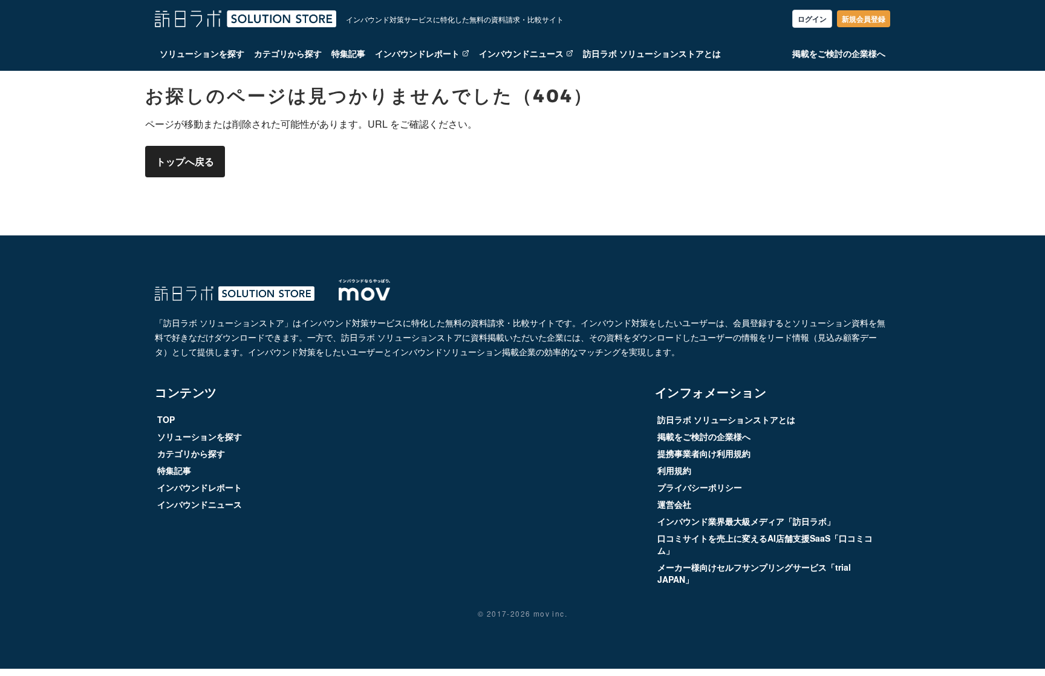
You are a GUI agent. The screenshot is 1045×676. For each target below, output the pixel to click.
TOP (166, 419)
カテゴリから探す (288, 53)
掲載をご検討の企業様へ (838, 53)
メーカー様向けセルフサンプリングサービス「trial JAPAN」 (754, 573)
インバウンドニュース (521, 53)
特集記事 (348, 53)
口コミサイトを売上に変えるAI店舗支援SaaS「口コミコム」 (765, 544)
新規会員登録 (863, 18)
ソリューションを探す (202, 53)
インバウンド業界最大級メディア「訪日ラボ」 (746, 521)
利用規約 (674, 470)
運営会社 (674, 504)
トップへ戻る (185, 161)
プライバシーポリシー (699, 487)
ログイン (812, 18)
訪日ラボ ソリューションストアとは (652, 53)
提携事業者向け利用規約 (703, 453)
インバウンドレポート (417, 53)
